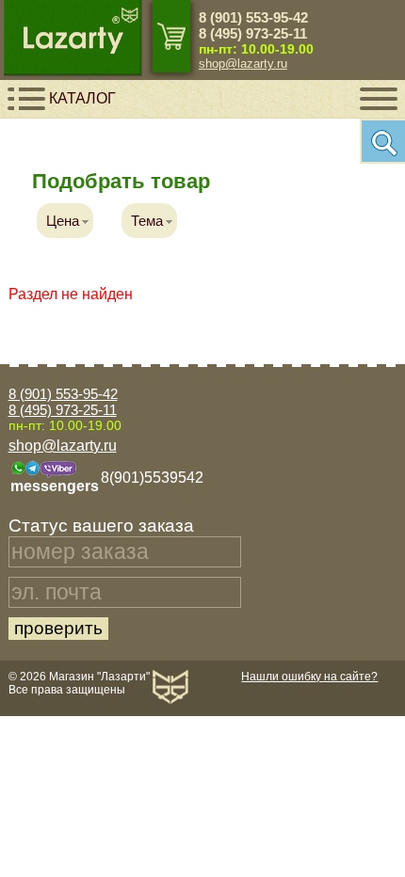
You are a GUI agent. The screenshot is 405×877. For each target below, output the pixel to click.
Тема (147, 221)
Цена (62, 221)
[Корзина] (171, 36)
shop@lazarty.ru (243, 63)
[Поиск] (382, 141)
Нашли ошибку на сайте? (309, 676)
